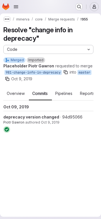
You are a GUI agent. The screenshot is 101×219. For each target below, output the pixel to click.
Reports (87, 93)
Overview (16, 93)
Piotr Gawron (13, 122)
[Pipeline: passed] (6, 129)
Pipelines (63, 93)
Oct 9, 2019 (21, 78)
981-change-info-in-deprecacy (33, 72)
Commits (40, 93)
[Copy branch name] (65, 72)
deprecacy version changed (31, 117)
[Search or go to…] (79, 6)
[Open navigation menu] (16, 6)
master (84, 72)
